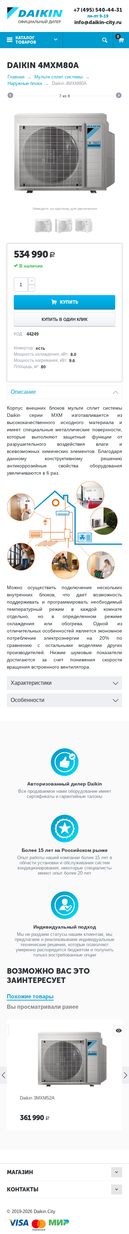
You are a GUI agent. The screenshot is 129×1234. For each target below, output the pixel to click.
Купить (69, 302)
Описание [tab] (23, 392)
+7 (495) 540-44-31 (98, 10)
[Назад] (10, 96)
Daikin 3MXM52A (29, 1098)
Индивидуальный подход (64, 927)
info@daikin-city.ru (97, 22)
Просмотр (111, 1030)
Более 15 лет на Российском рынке (65, 850)
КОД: (18, 334)
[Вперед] (118, 96)
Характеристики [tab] (31, 683)
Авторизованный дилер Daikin (64, 784)
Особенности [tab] (27, 700)
